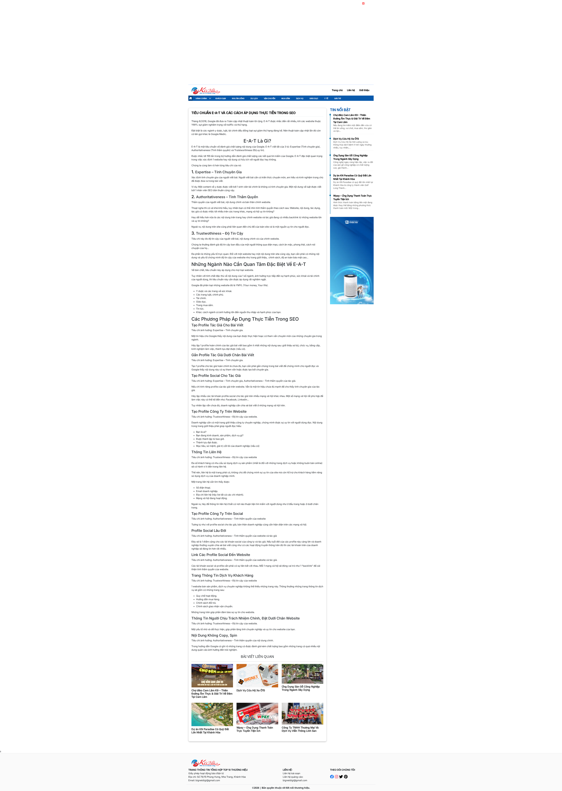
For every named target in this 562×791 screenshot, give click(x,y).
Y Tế (326, 98)
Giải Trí (337, 98)
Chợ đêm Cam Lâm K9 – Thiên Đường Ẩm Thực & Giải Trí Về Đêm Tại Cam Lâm (351, 119)
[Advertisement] (281, 61)
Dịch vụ (299, 98)
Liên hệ (351, 90)
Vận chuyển (269, 98)
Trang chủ (337, 90)
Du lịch (254, 98)
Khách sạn (220, 98)
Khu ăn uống (238, 98)
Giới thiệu (364, 90)
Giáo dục (314, 98)
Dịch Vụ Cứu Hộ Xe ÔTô (346, 138)
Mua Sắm (285, 98)
